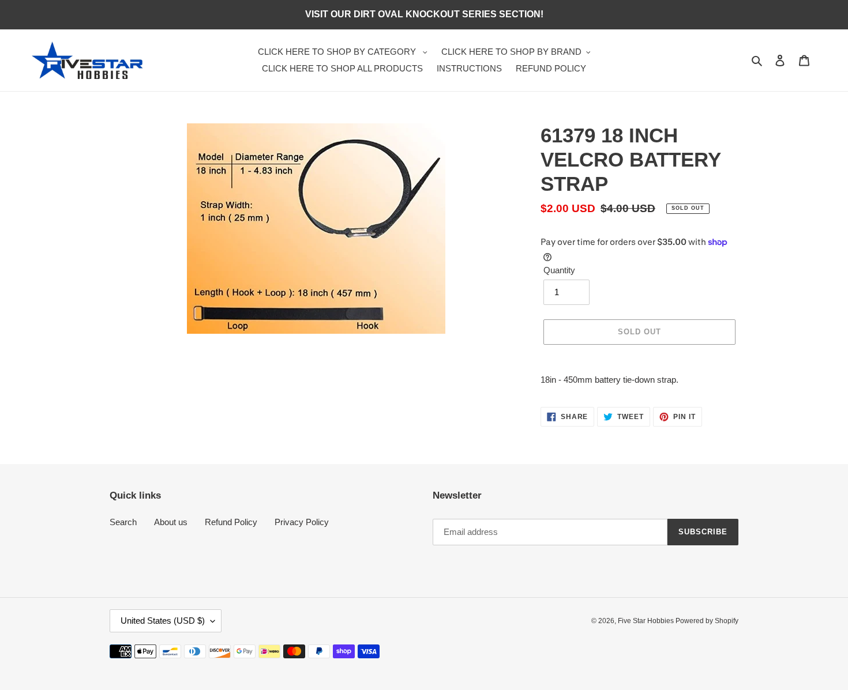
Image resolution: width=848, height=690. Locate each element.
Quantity (559, 270)
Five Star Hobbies (647, 621)
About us (170, 522)
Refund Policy (231, 522)
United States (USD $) (163, 620)
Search (123, 522)
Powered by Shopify (707, 621)
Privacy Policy (302, 522)
